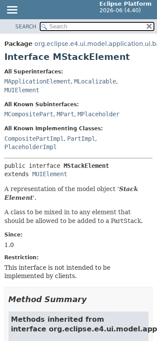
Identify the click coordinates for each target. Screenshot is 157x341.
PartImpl (81, 138)
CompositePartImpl (34, 138)
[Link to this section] (92, 299)
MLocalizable (95, 81)
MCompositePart (28, 114)
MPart (65, 114)
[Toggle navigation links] (11, 10)
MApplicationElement (37, 81)
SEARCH (25, 27)
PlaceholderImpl (30, 146)
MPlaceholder (98, 114)
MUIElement (21, 90)
